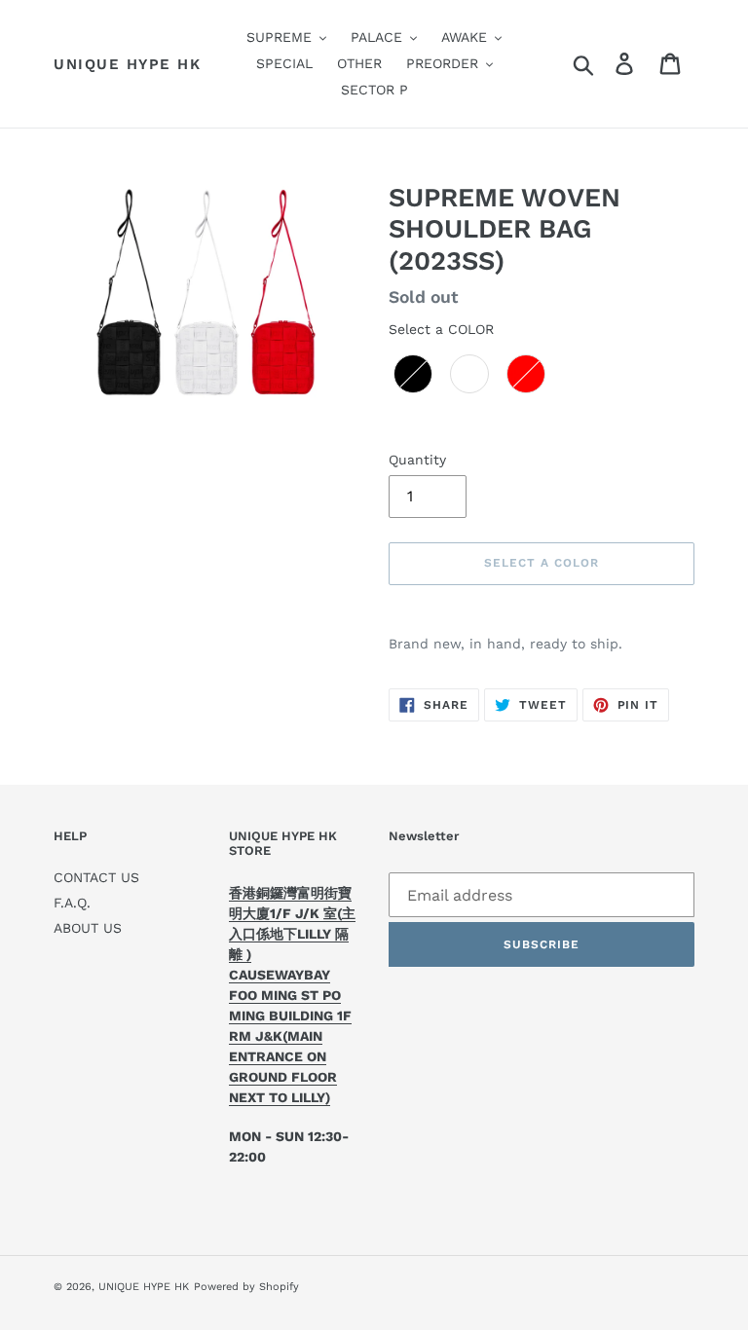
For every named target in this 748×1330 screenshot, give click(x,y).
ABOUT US (88, 928)
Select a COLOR (441, 329)
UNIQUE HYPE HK (127, 64)
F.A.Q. (72, 902)
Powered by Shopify (246, 1286)
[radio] (413, 374)
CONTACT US (96, 877)
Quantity (417, 459)
